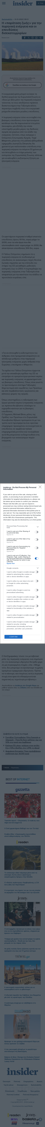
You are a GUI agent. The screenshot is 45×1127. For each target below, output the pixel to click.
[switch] (36, 532)
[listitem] (22, 526)
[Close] (41, 488)
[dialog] (22, 563)
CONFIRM (14, 637)
